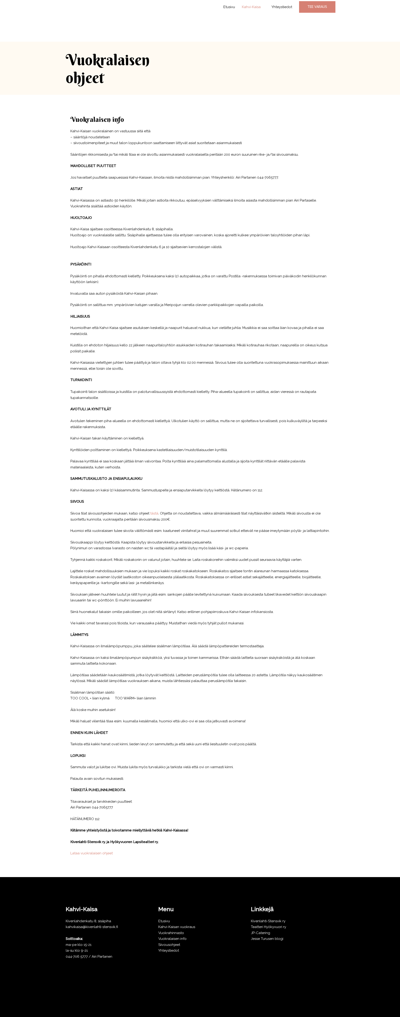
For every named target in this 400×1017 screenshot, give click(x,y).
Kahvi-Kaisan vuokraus (176, 927)
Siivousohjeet (169, 945)
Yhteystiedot (282, 7)
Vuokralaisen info (172, 939)
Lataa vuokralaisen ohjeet (91, 853)
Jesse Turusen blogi (267, 939)
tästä (154, 513)
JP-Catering (260, 933)
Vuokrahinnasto (171, 933)
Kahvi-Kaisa (251, 7)
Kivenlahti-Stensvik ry (268, 921)
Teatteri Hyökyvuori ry (268, 927)
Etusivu (229, 7)
